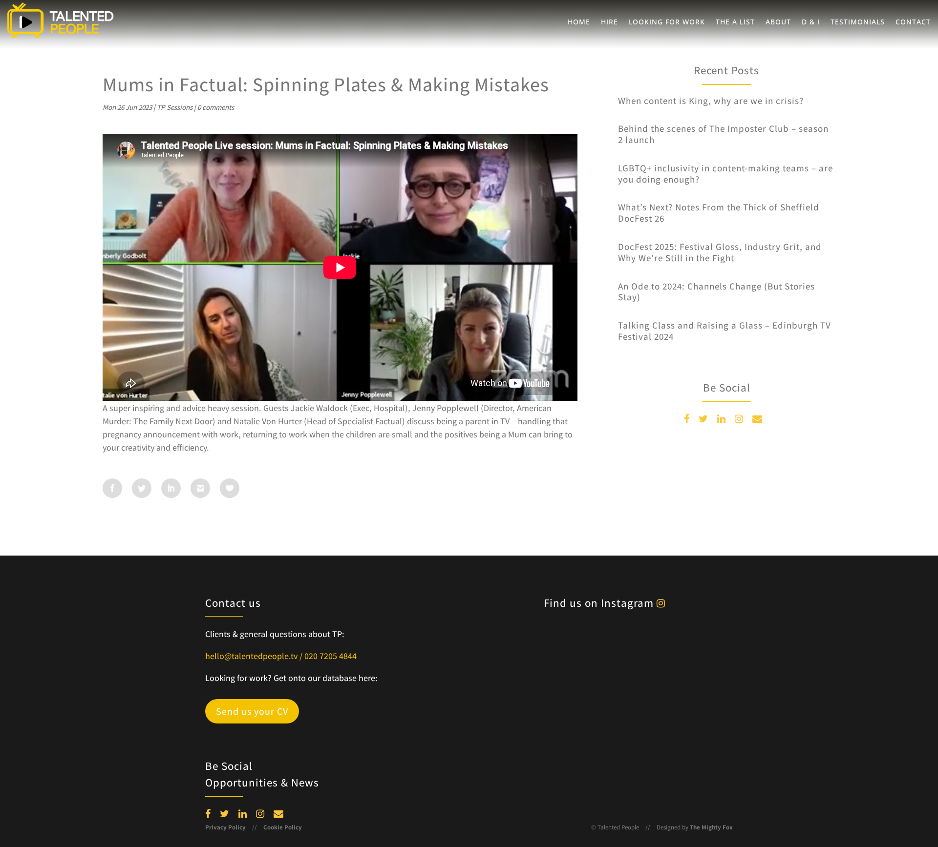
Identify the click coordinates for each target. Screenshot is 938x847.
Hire (609, 22)
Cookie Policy (282, 827)
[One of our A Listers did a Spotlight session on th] (693, 694)
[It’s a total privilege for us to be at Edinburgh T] (523, 643)
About (778, 22)
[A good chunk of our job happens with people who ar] (608, 744)
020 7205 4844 (330, 655)
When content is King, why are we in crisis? (711, 100)
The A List (735, 22)
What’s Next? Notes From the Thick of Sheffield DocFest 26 (718, 212)
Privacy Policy (225, 827)
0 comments (215, 107)
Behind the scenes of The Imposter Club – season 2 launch (723, 134)
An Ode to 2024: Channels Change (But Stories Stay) (716, 291)
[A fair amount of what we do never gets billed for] (608, 694)
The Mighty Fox (711, 827)
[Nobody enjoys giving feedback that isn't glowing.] (523, 694)
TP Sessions (174, 107)
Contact (913, 22)
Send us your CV (252, 711)
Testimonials (858, 22)
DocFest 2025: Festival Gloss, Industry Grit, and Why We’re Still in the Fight (720, 252)
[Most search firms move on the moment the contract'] (608, 643)
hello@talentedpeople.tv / (254, 655)
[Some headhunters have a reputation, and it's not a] (523, 744)
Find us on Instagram (600, 603)
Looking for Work (667, 22)
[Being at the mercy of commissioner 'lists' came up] (693, 744)
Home (579, 22)
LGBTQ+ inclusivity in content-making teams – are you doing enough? (725, 173)
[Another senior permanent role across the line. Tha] (693, 643)
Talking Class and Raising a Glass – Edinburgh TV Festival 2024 (724, 330)
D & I (811, 22)
